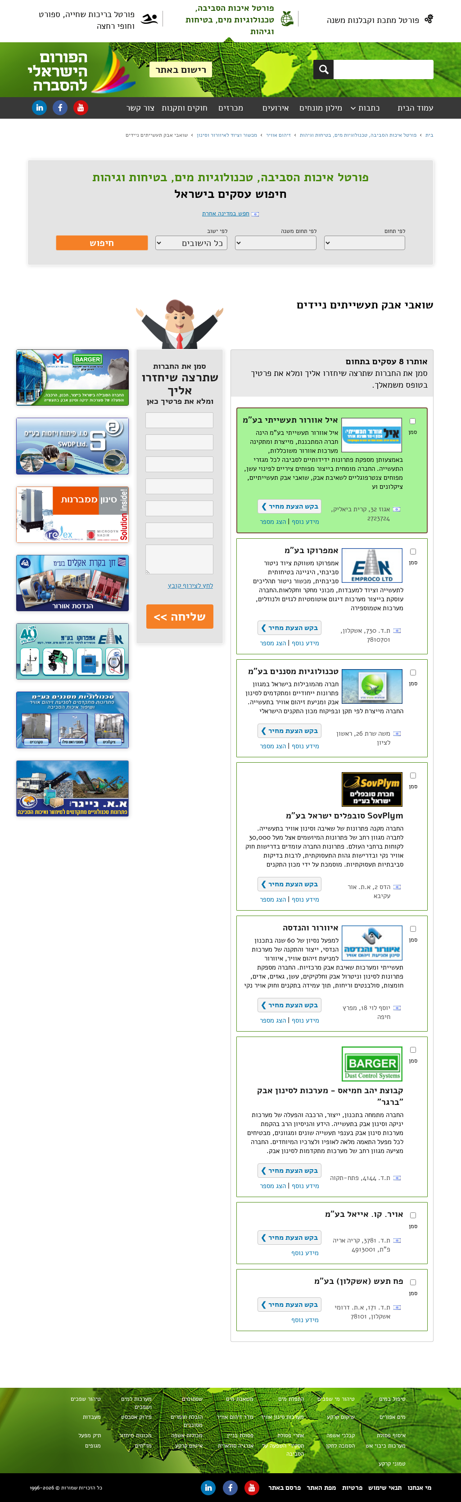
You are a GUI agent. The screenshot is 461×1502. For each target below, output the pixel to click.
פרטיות (352, 1487)
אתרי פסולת (290, 1435)
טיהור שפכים (86, 1399)
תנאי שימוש (385, 1487)
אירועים (275, 108)
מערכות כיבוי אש (386, 1446)
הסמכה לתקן (340, 1446)
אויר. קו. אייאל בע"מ (364, 1214)
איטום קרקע (189, 1446)
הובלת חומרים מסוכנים (187, 1421)
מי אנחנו (419, 1487)
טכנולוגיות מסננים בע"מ (293, 671)
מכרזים (230, 108)
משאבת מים (239, 1399)
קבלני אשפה (340, 1435)
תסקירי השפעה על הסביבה (283, 1450)
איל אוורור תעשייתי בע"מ (290, 420)
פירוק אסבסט (136, 1417)
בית (429, 135)
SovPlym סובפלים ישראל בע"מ (344, 816)
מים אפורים (393, 1417)
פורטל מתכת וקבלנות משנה (373, 20)
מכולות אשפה (187, 1435)
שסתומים (192, 1399)
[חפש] (323, 69)
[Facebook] (60, 107)
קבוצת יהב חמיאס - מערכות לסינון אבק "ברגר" (330, 1096)
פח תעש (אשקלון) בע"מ (358, 1281)
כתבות (369, 108)
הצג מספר (273, 521)
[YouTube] (80, 107)
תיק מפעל (89, 1435)
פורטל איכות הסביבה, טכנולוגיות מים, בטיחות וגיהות (229, 19)
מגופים (93, 1446)
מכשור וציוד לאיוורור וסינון (227, 135)
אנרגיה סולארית (235, 1446)
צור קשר (140, 108)
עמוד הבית (415, 108)
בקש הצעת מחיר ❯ (289, 506)
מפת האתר (321, 1487)
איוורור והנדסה (311, 928)
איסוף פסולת (391, 1435)
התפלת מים (291, 1399)
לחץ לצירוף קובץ (190, 585)
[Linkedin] (39, 107)
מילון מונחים (320, 108)
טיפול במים (392, 1399)
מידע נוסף (305, 521)
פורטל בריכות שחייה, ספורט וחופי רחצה (87, 20)
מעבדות (92, 1417)
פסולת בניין (240, 1435)
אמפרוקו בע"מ (312, 550)
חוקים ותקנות (185, 108)
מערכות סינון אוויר (282, 1417)
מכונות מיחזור (135, 1435)
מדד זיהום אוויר (235, 1417)
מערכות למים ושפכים (136, 1403)
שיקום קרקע (341, 1417)
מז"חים (143, 1446)
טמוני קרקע (392, 1464)
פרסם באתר (284, 1487)
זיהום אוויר (278, 135)
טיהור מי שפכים (336, 1399)
